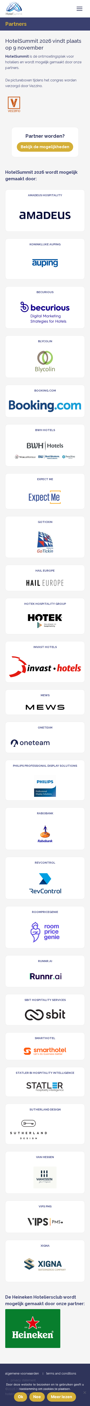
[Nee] (84, 1392)
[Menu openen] (79, 8)
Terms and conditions (61, 1373)
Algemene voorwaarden (22, 1373)
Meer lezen (61, 1396)
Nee (37, 1396)
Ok (20, 1396)
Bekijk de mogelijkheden (45, 146)
